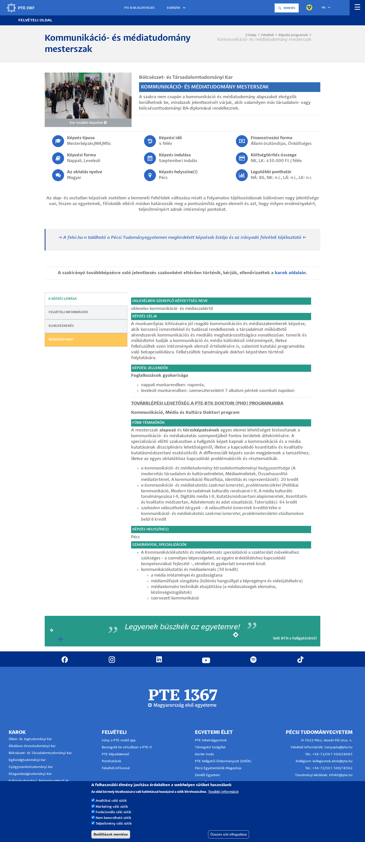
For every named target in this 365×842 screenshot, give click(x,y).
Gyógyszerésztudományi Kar (31, 767)
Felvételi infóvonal (116, 768)
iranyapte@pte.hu (339, 747)
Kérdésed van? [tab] (61, 339)
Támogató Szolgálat (210, 747)
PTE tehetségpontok (211, 740)
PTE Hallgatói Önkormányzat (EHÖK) (223, 761)
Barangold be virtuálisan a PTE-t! (127, 747)
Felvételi (267, 35)
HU (323, 7)
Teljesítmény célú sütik (114, 823)
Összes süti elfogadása (228, 834)
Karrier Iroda (204, 754)
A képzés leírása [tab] (62, 298)
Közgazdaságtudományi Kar (30, 774)
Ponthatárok (111, 761)
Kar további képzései (87, 123)
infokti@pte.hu (341, 775)
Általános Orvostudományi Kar (32, 746)
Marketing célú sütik (112, 806)
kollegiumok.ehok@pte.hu (333, 761)
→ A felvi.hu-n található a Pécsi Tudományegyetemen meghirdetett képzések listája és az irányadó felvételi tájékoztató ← (182, 238)
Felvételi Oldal (35, 20)
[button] (177, 8)
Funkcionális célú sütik (113, 812)
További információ (223, 791)
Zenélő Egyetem (207, 775)
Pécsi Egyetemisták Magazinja (218, 768)
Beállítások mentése (111, 834)
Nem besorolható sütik (113, 818)
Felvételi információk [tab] (68, 312)
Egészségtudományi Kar (27, 760)
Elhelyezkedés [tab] (61, 326)
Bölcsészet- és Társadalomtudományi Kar (40, 753)
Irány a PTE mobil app (119, 740)
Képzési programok (293, 35)
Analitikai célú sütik (111, 800)
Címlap (251, 35)
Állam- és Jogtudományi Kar (30, 739)
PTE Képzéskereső (115, 754)
